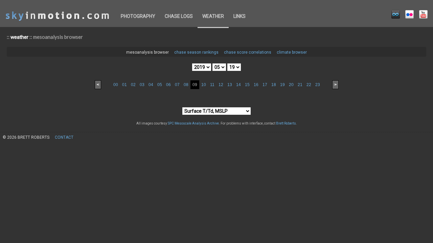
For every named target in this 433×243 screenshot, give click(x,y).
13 (229, 84)
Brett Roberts (286, 123)
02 (133, 84)
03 (142, 84)
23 (317, 84)
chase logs (179, 16)
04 (151, 84)
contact (64, 137)
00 (115, 84)
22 (308, 84)
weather (213, 16)
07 (177, 84)
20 (291, 84)
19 (282, 84)
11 (212, 84)
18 (273, 84)
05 (159, 84)
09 (194, 84)
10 (203, 84)
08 (186, 84)
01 (124, 84)
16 (256, 84)
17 (265, 84)
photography (138, 16)
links (239, 16)
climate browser (292, 52)
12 (221, 84)
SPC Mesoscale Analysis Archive (193, 123)
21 (300, 84)
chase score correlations (247, 52)
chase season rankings (196, 52)
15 (247, 84)
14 (238, 84)
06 (168, 84)
